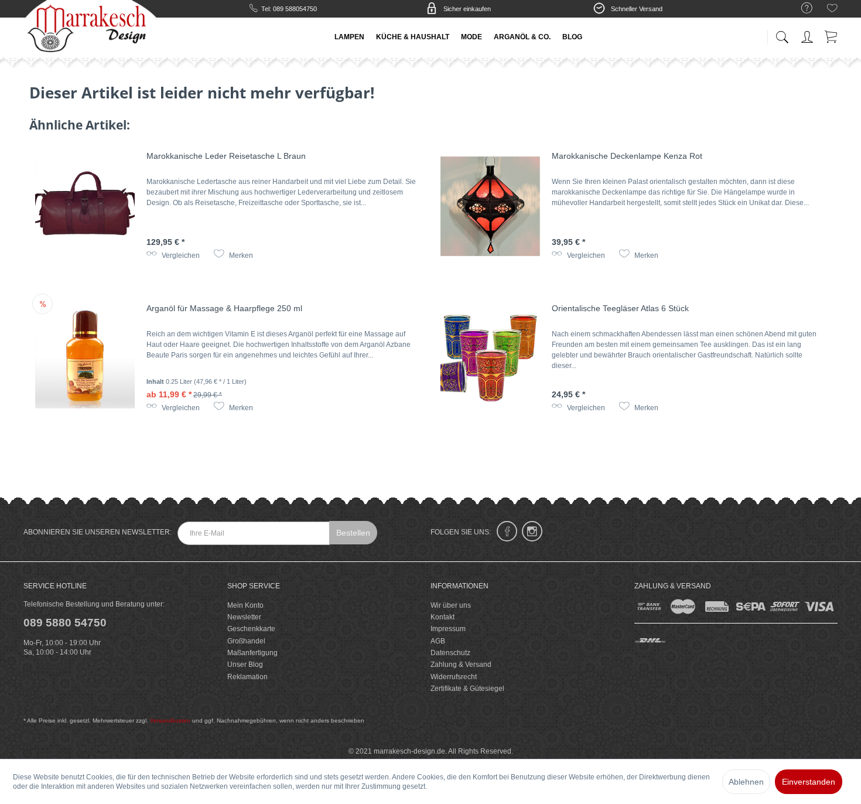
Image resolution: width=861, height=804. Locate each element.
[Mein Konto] (808, 35)
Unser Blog (245, 664)
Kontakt (442, 617)
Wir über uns (450, 605)
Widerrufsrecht (453, 677)
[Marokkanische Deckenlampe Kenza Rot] (490, 206)
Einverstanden (808, 781)
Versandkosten (170, 720)
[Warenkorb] (831, 35)
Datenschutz (450, 653)
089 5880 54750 (65, 622)
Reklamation (247, 677)
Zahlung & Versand (460, 664)
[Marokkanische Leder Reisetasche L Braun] (85, 206)
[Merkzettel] (832, 9)
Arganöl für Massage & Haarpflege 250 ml (224, 308)
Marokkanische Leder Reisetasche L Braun (226, 156)
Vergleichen (180, 255)
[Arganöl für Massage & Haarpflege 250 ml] (85, 358)
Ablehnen (746, 781)
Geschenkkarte (251, 629)
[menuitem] (801, 8)
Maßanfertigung (252, 653)
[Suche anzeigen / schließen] (782, 33)
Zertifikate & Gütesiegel (467, 688)
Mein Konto (245, 605)
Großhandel (246, 641)
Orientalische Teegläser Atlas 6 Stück (620, 308)
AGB (437, 641)
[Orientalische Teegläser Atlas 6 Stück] (490, 358)
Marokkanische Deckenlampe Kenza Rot (627, 156)
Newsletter (244, 617)
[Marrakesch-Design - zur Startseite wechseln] (90, 29)
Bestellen (353, 532)
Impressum (448, 629)
